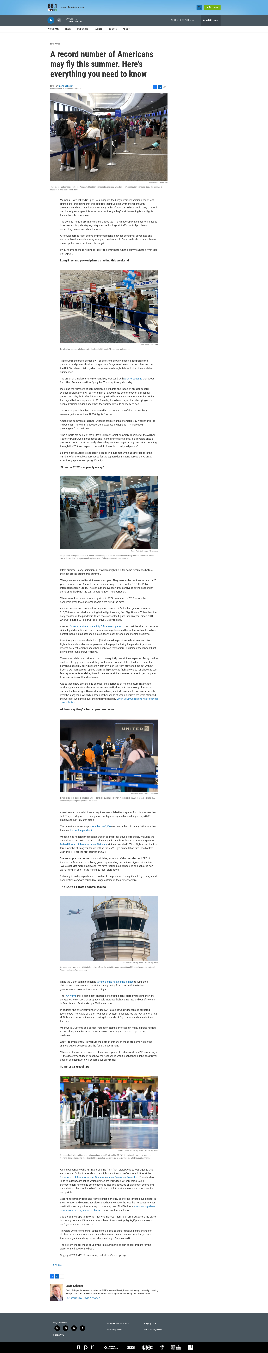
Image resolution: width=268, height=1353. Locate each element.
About (126, 29)
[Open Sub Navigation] (61, 29)
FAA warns (70, 995)
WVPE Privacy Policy (153, 1330)
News (68, 29)
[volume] (59, 20)
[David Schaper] (56, 1292)
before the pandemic (81, 830)
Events (98, 29)
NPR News (55, 43)
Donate (213, 7)
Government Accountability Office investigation (96, 626)
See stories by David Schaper (83, 1298)
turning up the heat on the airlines (115, 981)
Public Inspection (114, 1330)
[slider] (63, 20)
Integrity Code (150, 1323)
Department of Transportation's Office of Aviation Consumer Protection (99, 1177)
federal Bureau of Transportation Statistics (83, 844)
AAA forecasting (133, 378)
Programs (53, 29)
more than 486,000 (100, 826)
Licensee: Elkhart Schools (118, 1323)
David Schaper (66, 85)
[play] (51, 20)
